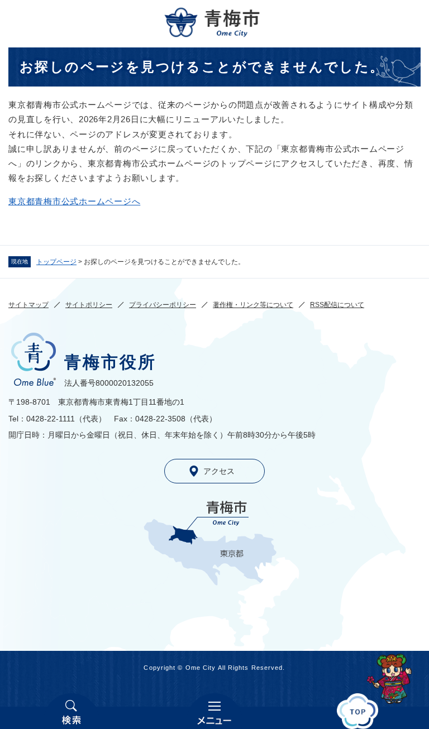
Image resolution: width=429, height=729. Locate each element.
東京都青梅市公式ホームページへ (74, 201)
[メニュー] (214, 711)
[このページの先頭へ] (357, 711)
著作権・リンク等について (253, 305)
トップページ (56, 262)
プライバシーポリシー (162, 305)
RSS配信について (337, 305)
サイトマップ (28, 305)
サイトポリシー (88, 305)
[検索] (71, 711)
